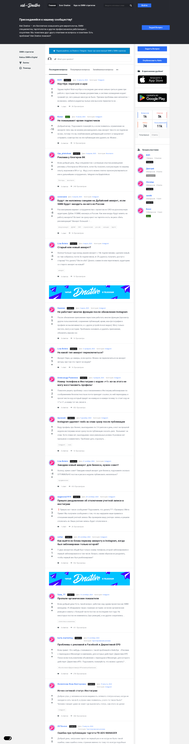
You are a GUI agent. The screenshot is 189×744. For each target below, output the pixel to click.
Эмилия (61, 308)
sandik (149, 196)
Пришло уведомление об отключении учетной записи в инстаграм (90, 502)
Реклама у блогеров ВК (71, 157)
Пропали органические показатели (78, 598)
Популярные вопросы (80, 70)
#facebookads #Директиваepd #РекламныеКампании (77, 667)
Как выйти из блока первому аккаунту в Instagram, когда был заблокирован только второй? (91, 542)
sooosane (62, 197)
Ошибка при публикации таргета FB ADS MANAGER (87, 732)
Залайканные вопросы (103, 70)
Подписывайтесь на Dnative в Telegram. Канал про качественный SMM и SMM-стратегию (91, 51)
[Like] (52, 88)
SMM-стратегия (26, 52)
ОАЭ (79, 227)
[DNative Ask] (32, 5)
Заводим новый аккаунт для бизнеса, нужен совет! (88, 465)
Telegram (101, 80)
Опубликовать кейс (152, 60)
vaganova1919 (64, 497)
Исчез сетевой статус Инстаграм (77, 690)
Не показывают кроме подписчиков (78, 120)
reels (69, 445)
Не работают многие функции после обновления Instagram (92, 311)
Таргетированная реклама (101, 641)
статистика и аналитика (66, 621)
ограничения (88, 227)
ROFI (59, 80)
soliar (60, 537)
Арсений (61, 418)
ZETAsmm (62, 726)
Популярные (144, 135)
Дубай (73, 227)
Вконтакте (109, 153)
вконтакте (70, 180)
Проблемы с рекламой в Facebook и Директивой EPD (88, 644)
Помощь (27, 68)
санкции (106, 227)
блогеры (61, 180)
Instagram (98, 117)
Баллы (26, 63)
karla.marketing (65, 638)
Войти (144, 5)
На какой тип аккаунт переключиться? (80, 352)
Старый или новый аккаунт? (74, 247)
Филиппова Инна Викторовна (71, 684)
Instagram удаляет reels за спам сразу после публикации (91, 421)
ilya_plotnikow (64, 153)
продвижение (63, 480)
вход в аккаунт (63, 227)
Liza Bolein (62, 243)
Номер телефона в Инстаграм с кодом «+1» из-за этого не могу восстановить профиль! (92, 383)
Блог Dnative (64, 5)
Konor (60, 117)
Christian (150, 182)
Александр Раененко (67, 378)
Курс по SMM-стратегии (84, 5)
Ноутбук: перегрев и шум (72, 83)
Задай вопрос (156, 27)
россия (97, 227)
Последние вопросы (58, 70)
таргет (113, 227)
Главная (52, 5)
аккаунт (61, 270)
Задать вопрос (152, 49)
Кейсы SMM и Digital (28, 57)
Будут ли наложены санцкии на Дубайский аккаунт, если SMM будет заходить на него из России (91, 202)
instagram (61, 445)
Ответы (155, 135)
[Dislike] (52, 96)
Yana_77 (61, 595)
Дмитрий (150, 169)
